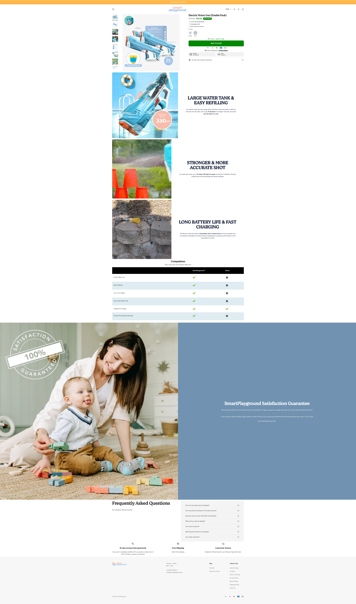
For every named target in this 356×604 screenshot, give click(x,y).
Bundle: (191, 29)
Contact (211, 568)
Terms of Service (235, 574)
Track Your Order (214, 571)
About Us (233, 588)
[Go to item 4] (115, 39)
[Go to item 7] (115, 62)
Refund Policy (234, 581)
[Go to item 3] (115, 32)
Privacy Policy (234, 578)
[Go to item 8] (115, 69)
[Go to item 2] (115, 24)
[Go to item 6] (115, 54)
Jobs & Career (234, 568)
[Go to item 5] (115, 47)
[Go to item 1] (115, 17)
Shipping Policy (234, 584)
